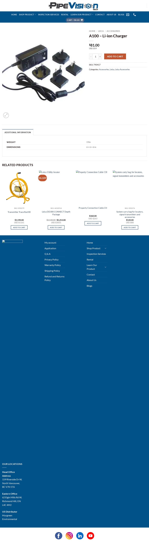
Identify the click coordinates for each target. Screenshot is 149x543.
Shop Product (26, 14)
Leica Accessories (122, 69)
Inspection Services (48, 14)
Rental (65, 14)
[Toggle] (105, 248)
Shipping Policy (52, 270)
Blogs (121, 14)
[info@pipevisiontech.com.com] (128, 14)
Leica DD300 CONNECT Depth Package (56, 213)
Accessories (113, 31)
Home (14, 14)
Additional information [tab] (18, 132)
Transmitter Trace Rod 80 (19, 212)
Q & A (47, 253)
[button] (75, 20)
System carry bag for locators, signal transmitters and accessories (129, 214)
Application (50, 248)
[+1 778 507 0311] (135, 14)
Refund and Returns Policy (54, 278)
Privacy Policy (51, 259)
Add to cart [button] (19, 227)
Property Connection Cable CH (93, 208)
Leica (101, 31)
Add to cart (115, 56)
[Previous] (2, 202)
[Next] (146, 202)
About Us (111, 14)
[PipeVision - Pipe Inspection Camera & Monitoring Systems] (74, 5)
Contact (100, 14)
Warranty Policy (53, 265)
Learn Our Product (81, 14)
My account (50, 242)
